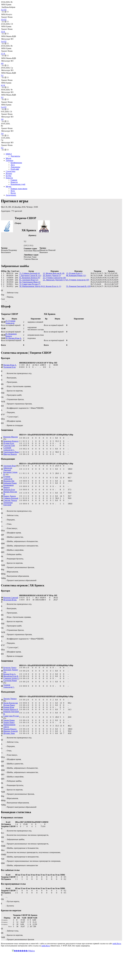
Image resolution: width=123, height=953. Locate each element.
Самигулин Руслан (11, 716)
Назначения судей (18, 184)
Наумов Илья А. (10, 365)
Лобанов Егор (9, 490)
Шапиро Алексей (10, 731)
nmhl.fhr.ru (117, 944)
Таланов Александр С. (9, 686)
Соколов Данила (10, 500)
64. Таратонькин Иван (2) (29, 282)
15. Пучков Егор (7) (74, 273)
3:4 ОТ (3, 20)
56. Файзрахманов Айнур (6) (31, 286)
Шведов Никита (10, 454)
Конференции (16, 163)
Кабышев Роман (10, 483)
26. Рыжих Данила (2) (52, 275)
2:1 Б (3, 54)
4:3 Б (3, 85)
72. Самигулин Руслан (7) (29, 284)
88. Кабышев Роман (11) (76, 275)
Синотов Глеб (9, 445)
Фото (13, 191)
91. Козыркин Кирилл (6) (29, 278)
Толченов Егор (9, 367)
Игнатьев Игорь (10, 600)
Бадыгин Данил (9, 668)
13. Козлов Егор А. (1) (52, 286)
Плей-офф (15, 169)
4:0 (2, 63)
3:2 (2, 97)
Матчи (8, 158)
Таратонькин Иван (11, 452)
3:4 (2, 133)
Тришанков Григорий (8, 504)
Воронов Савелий (10, 598)
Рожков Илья (8, 707)
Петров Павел (9, 705)
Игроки (9, 173)
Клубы (8, 176)
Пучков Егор (8, 443)
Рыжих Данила (9, 496)
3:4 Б (3, 32)
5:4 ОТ (3, 107)
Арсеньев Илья (9, 466)
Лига (13, 165)
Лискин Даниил (10, 699)
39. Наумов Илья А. (14, 338)
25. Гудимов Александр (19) (77, 280)
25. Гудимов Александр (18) (54, 278)
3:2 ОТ (3, 10)
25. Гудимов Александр (10, 322)
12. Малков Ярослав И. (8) (53, 273)
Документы (15, 156)
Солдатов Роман (10, 681)
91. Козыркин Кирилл (11, 335)
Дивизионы (15, 167)
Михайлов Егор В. (11, 676)
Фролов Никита (9, 729)
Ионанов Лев (8, 481)
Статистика (10, 171)
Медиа (8, 186)
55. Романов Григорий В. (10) (78, 286)
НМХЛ (9, 154)
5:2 (2, 75)
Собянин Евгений (10, 498)
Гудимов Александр (7, 478)
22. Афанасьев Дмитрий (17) (54, 280)
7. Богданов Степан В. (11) (30, 275)
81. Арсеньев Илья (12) (28, 280)
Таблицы (9, 160)
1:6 (2, 119)
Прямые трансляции (19, 189)
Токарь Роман (9, 720)
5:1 (2, 148)
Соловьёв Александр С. (9, 449)
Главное (14, 180)
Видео (13, 193)
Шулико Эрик (9, 733)
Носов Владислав (10, 703)
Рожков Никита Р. (10, 709)
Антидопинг (11, 195)
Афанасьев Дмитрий (7, 469)
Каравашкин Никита (8, 486)
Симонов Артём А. (11, 678)
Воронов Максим (10, 437)
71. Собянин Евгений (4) (29, 273)
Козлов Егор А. (9, 674)
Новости (9, 178)
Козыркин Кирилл (10, 441)
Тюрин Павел (9, 722)
